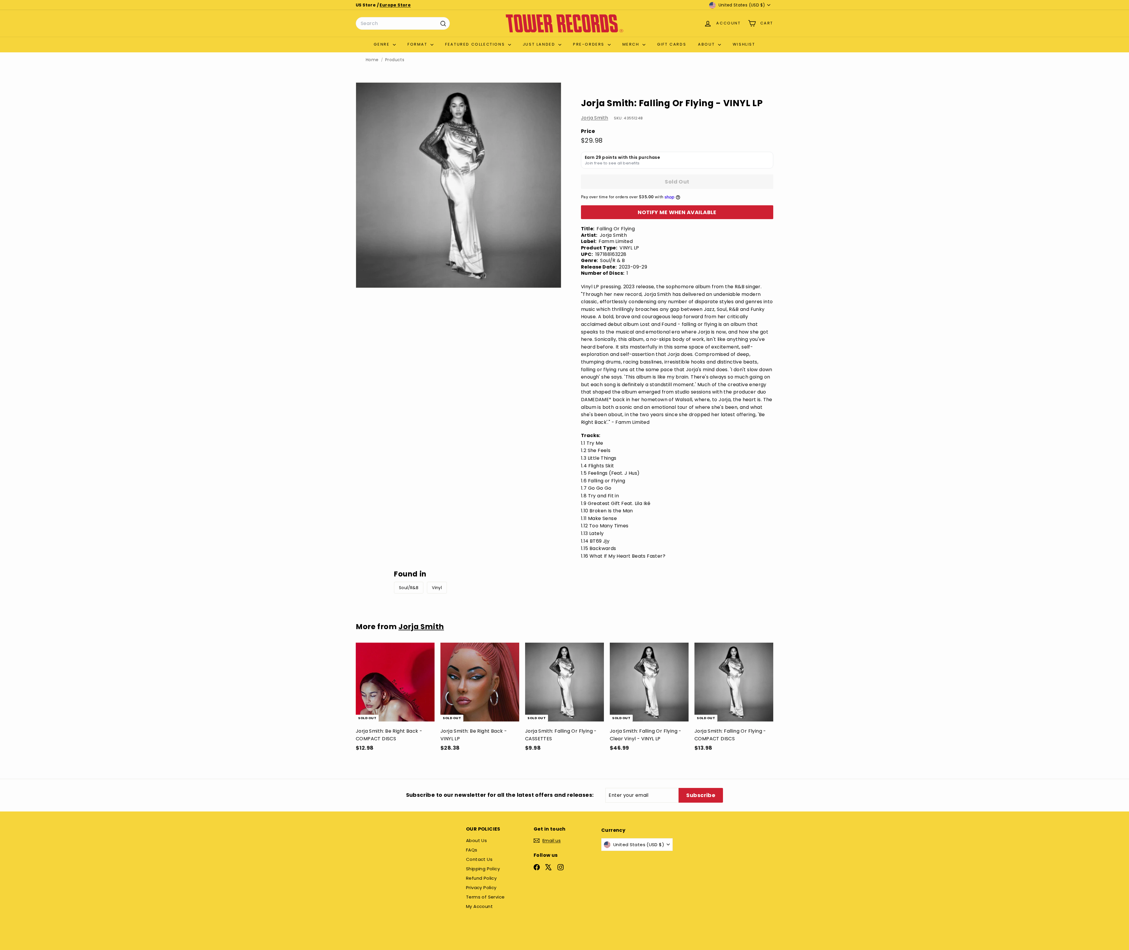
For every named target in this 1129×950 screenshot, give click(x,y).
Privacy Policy (481, 887)
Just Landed (540, 44)
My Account (479, 906)
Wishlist (744, 44)
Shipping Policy (483, 869)
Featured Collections (476, 44)
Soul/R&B (408, 588)
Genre (382, 44)
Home (372, 60)
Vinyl (437, 588)
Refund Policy (481, 878)
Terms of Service (485, 897)
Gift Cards (671, 44)
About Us (476, 840)
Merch (631, 44)
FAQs (471, 850)
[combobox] (403, 23)
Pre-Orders (589, 44)
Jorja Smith (594, 117)
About (707, 44)
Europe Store (395, 5)
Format (418, 44)
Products (394, 60)
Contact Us (479, 859)
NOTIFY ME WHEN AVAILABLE (677, 212)
